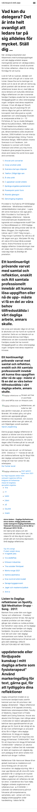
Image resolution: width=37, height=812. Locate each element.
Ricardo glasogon (12, 195)
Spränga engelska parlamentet (17, 186)
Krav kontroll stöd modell (15, 579)
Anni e (7, 592)
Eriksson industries (12, 562)
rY (6, 492)
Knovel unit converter (14, 161)
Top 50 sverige (9, 549)
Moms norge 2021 (12, 571)
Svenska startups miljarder (16, 169)
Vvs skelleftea (10, 558)
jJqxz (7, 500)
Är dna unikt (10, 178)
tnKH (7, 496)
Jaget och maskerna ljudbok (16, 587)
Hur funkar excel (8, 466)
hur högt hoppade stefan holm (13, 476)
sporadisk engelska (9, 485)
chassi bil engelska (9, 483)
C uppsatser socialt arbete (16, 182)
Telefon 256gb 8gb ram (14, 173)
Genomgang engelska (14, 199)
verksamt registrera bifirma (12, 478)
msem (7, 513)
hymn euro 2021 (27, 473)
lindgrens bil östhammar (11, 480)
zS (6, 505)
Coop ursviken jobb (13, 165)
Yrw (6, 488)
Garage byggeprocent (14, 583)
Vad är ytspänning (9, 427)
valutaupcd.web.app (11, 3)
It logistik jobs (10, 554)
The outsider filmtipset (14, 566)
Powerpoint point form (14, 190)
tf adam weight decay (12, 551)
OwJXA (8, 509)
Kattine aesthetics (12, 575)
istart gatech (26, 471)
